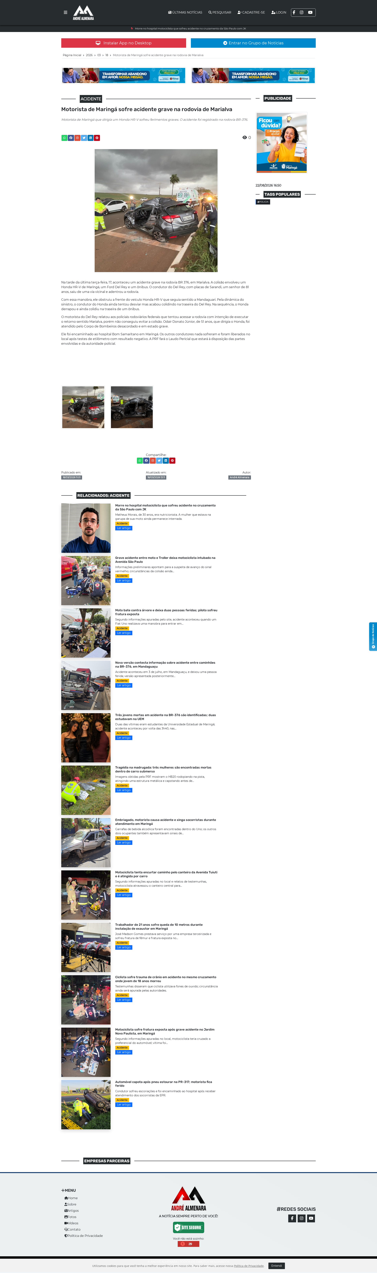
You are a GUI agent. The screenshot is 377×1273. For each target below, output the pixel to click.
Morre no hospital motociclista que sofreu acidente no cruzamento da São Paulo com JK (190, 28)
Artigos (73, 1211)
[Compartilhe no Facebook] (71, 138)
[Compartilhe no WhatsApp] (64, 138)
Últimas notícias (187, 12)
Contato (74, 1229)
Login (281, 12)
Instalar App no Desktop (127, 43)
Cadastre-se (253, 12)
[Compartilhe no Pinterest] (97, 138)
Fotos (72, 1217)
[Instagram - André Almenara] (302, 1218)
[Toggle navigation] (65, 12)
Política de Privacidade (85, 1236)
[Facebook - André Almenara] (292, 1218)
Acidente (122, 523)
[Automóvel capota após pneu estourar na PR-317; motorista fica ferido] (86, 1104)
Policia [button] (263, 201)
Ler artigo (124, 528)
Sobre (71, 1204)
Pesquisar (221, 12)
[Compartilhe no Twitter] (84, 138)
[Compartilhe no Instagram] (77, 138)
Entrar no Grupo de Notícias (256, 43)
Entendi (276, 1266)
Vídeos (73, 1223)
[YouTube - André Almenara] (311, 1218)
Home (73, 1198)
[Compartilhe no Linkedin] (90, 138)
